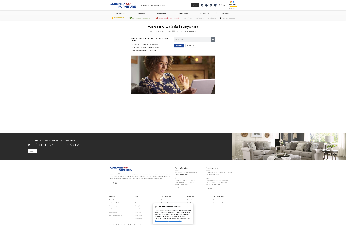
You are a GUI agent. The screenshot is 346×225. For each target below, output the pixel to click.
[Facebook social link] (219, 5)
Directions (178, 188)
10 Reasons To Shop (115, 203)
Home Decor (138, 215)
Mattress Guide (191, 206)
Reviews (111, 209)
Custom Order (113, 212)
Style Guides (190, 203)
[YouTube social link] (224, 5)
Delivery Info (164, 199)
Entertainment (139, 209)
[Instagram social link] (221, 5)
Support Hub (216, 199)
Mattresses (138, 218)
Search (195, 5)
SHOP (136, 196)
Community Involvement (116, 215)
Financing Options (166, 203)
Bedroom (138, 203)
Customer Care (166, 196)
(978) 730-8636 (183, 174)
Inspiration (190, 196)
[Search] (213, 39)
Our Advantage (113, 206)
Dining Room (138, 206)
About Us (112, 196)
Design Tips (190, 199)
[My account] (202, 5)
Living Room (138, 199)
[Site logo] (122, 5)
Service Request (218, 203)
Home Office (138, 212)
